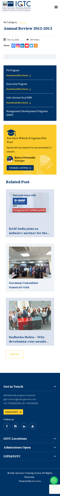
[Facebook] (13, 46)
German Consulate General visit (23, 285)
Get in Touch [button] (13, 386)
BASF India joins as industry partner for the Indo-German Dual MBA (28, 232)
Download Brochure (17, 75)
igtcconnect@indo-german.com (20, 399)
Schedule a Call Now (19, 167)
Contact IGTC (11, 411)
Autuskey (36, 481)
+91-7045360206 (12, 403)
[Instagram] (18, 46)
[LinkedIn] (24, 426)
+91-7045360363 (30, 403)
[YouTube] (32, 426)
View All (15, 354)
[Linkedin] (22, 46)
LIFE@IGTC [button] (12, 456)
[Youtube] (27, 46)
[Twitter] (31, 46)
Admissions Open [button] (17, 447)
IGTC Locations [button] (15, 438)
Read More (30, 208)
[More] (36, 46)
